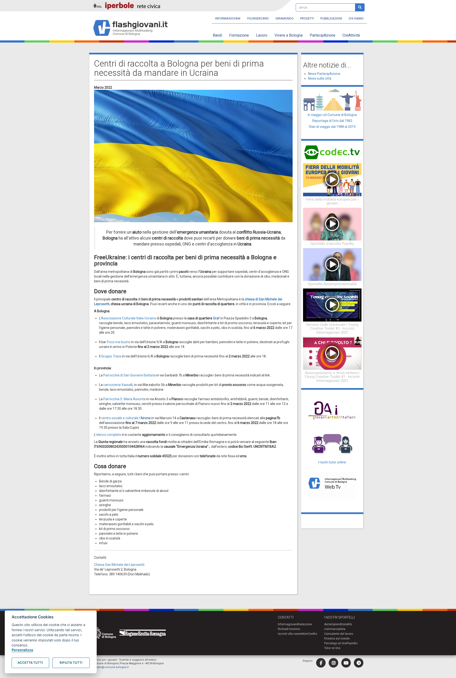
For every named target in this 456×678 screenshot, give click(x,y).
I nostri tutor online (332, 462)
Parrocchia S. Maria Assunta (124, 399)
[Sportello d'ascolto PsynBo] (332, 224)
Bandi (217, 35)
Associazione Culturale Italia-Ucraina (128, 318)
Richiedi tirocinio (289, 629)
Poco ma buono (118, 342)
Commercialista (334, 629)
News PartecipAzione (324, 74)
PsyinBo (352, 643)
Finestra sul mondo (337, 638)
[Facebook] (321, 663)
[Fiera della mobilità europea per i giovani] (332, 179)
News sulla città (319, 78)
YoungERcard (258, 18)
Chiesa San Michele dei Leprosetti (119, 565)
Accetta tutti (30, 662)
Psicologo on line (335, 643)
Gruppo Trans (111, 356)
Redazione (305, 624)
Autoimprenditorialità (338, 624)
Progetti (307, 18)
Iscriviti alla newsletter (293, 633)
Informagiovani (227, 18)
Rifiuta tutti (71, 662)
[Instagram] (333, 663)
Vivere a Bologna (289, 35)
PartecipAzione (322, 35)
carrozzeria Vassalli (118, 385)
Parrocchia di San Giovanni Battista (129, 375)
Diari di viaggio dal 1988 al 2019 (332, 127)
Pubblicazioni (331, 18)
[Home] (132, 28)
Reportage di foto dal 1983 (332, 121)
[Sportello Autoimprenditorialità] (332, 264)
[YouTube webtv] (346, 663)
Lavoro (261, 35)
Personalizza (22, 650)
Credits (312, 633)
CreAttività (351, 35)
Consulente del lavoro (338, 633)
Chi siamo (356, 18)
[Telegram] (358, 663)
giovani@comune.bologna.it (110, 667)
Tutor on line (332, 648)
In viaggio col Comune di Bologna (332, 115)
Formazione (239, 35)
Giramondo (285, 18)
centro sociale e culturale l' (126, 418)
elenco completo (108, 435)
